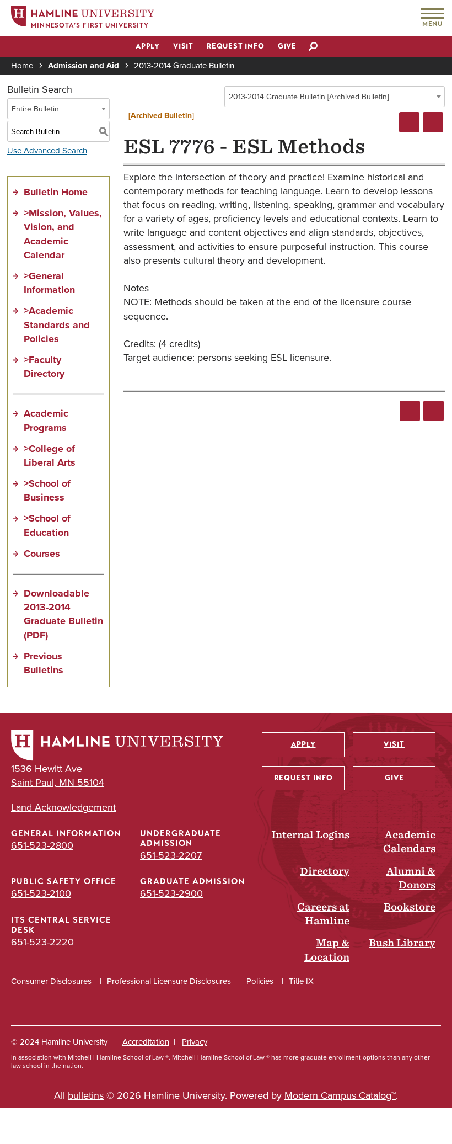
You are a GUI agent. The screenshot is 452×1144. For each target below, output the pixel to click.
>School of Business (47, 490)
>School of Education (47, 525)
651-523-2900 (171, 893)
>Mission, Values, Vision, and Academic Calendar (63, 234)
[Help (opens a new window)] (433, 122)
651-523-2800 (42, 845)
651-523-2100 (41, 893)
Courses (42, 553)
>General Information (49, 283)
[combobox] (334, 96)
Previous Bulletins (43, 663)
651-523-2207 (171, 855)
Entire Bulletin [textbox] (35, 109)
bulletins (86, 1095)
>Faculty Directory (44, 367)
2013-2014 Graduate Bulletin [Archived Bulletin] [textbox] (309, 97)
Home (22, 66)
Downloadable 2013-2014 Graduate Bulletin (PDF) (63, 614)
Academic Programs (46, 420)
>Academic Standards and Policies (57, 324)
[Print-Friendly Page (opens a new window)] (409, 122)
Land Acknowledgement (63, 808)
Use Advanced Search (47, 151)
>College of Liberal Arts (50, 455)
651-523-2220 (42, 942)
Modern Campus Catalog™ (340, 1095)
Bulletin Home (56, 192)
